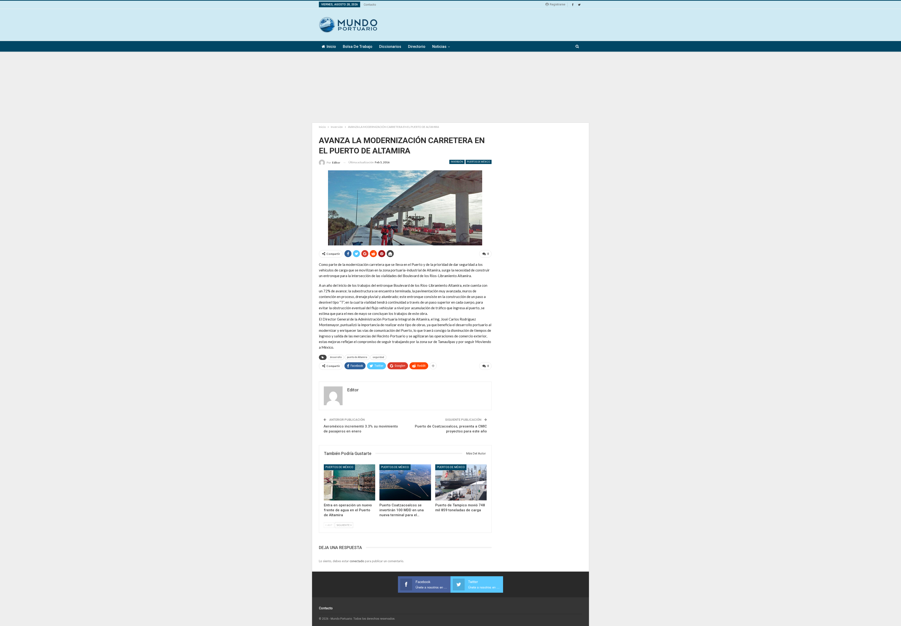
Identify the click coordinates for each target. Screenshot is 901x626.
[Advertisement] (496, 24)
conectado (357, 561)
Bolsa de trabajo (357, 46)
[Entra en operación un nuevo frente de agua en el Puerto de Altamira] (349, 482)
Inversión (457, 161)
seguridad (378, 357)
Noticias (439, 46)
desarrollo (336, 357)
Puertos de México (478, 161)
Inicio (331, 46)
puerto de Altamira (357, 357)
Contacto (370, 4)
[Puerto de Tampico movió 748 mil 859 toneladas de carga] (461, 482)
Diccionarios (390, 46)
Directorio (416, 46)
